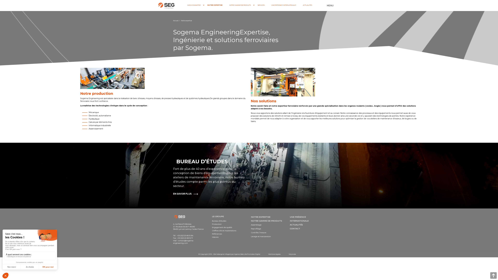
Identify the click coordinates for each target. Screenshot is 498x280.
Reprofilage (256, 229)
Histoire (215, 237)
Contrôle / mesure (258, 233)
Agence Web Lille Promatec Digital (247, 254)
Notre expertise (260, 217)
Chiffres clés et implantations (224, 231)
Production (217, 224)
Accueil (175, 21)
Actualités (296, 224)
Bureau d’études (219, 221)
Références (217, 234)
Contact (295, 228)
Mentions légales (274, 254)
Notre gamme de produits (266, 221)
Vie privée (292, 254)
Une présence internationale (299, 219)
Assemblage (256, 225)
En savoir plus (182, 193)
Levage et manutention (261, 236)
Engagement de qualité (222, 227)
